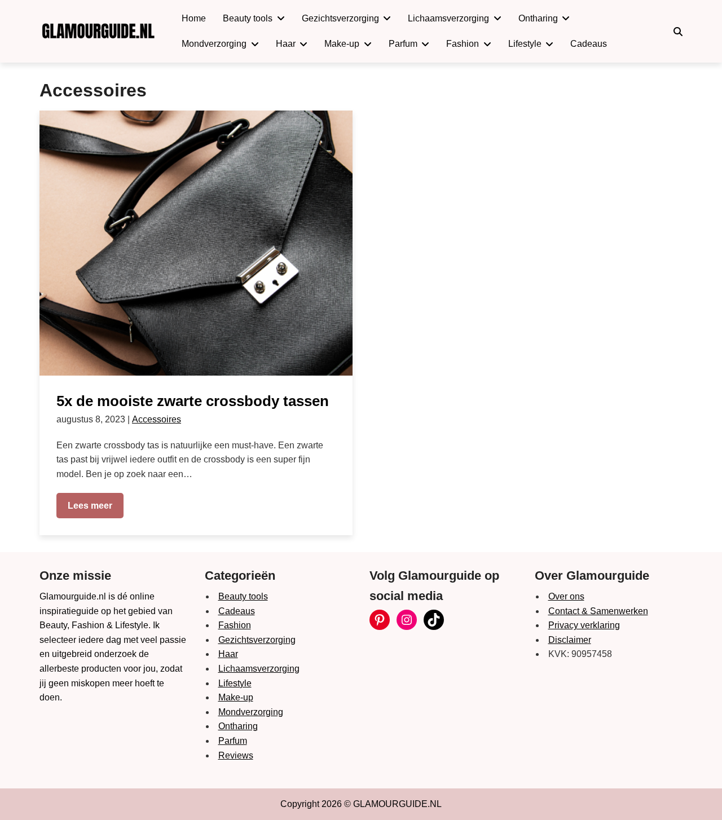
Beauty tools (243, 596)
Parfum (232, 741)
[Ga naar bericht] (196, 243)
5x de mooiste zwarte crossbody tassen (192, 401)
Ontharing (238, 726)
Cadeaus (236, 611)
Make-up (235, 697)
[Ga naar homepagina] (97, 31)
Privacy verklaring (584, 625)
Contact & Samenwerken (598, 611)
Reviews (235, 755)
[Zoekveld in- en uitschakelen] (678, 31)
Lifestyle (235, 683)
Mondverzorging (250, 712)
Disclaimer (569, 640)
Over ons (566, 596)
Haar (228, 654)
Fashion (234, 625)
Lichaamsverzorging (259, 668)
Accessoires (156, 419)
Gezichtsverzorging (257, 640)
